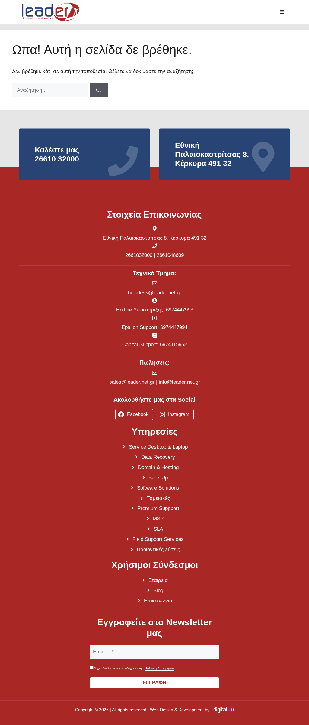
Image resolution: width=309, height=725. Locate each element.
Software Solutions (158, 488)
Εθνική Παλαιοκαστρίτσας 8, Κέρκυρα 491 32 (154, 238)
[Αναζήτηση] (99, 90)
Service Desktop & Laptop (158, 447)
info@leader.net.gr (179, 382)
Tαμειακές (158, 498)
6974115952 (173, 344)
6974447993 (179, 310)
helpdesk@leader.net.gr (154, 292)
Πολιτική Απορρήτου (159, 668)
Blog (158, 590)
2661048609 (170, 255)
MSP (158, 519)
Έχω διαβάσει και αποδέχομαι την (134, 668)
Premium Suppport (158, 508)
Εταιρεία (158, 580)
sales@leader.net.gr (131, 382)
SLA (158, 529)
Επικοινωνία (158, 601)
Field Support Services (158, 539)
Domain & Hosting (158, 467)
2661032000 (138, 255)
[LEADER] (50, 12)
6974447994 (173, 327)
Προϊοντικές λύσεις (158, 549)
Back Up (158, 478)
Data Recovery (158, 457)
